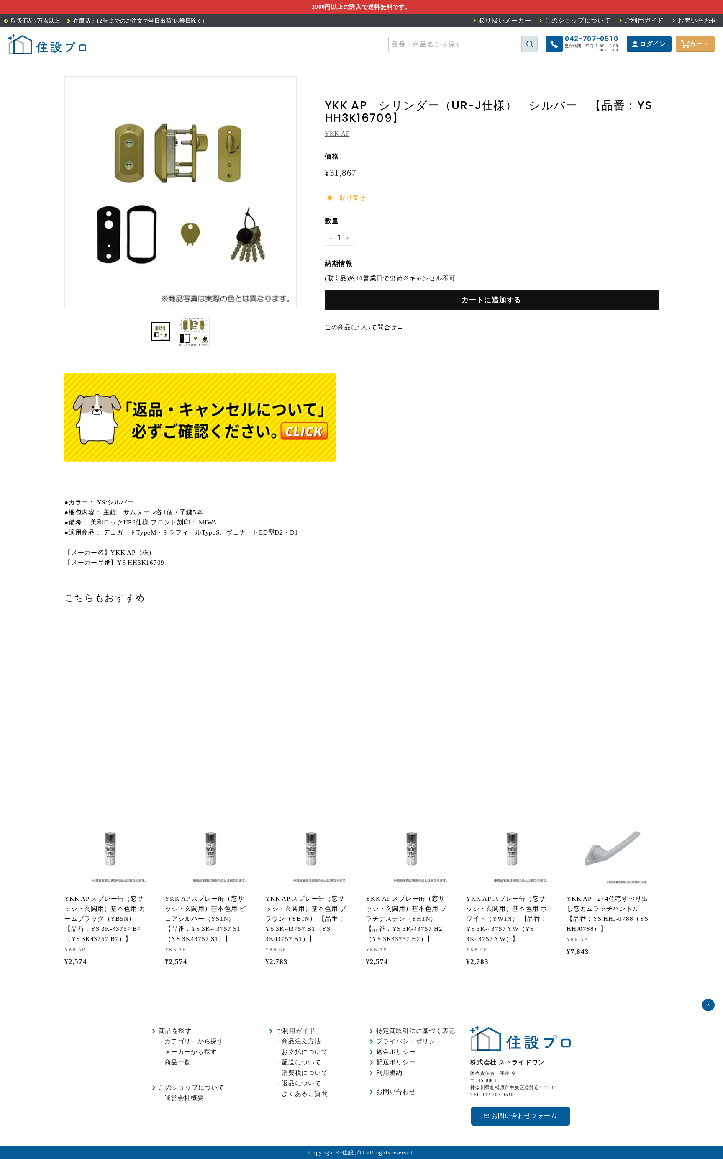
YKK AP (337, 133)
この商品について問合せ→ (364, 327)
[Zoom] (180, 192)
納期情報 (339, 263)
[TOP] (47, 44)
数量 (332, 220)
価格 (332, 156)
